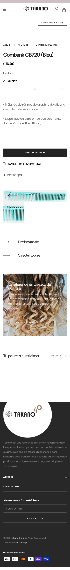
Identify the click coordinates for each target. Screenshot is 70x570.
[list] (35, 196)
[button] (4, 10)
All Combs (23, 44)
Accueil (6, 44)
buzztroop (21, 542)
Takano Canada (19, 538)
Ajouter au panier (34, 152)
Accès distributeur (52, 22)
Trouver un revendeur (22, 164)
